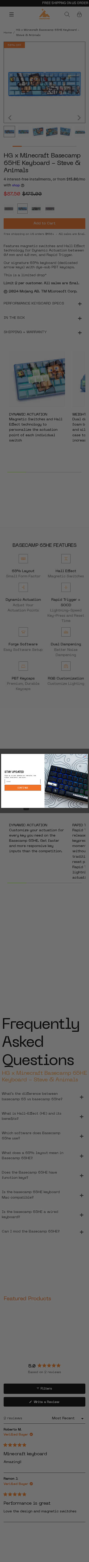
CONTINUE (23, 787)
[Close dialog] (85, 757)
